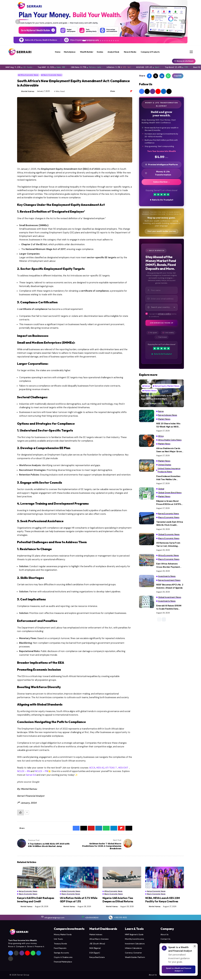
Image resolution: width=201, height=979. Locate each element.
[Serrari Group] (20, 52)
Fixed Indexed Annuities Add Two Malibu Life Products (168, 478)
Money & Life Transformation (163, 173)
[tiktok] (169, 91)
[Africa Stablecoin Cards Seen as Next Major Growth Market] (146, 441)
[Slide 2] (87, 40)
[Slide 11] (107, 40)
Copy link (177, 76)
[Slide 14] (113, 40)
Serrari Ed (30, 774)
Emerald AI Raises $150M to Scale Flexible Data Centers (168, 607)
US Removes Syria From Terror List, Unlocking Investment (168, 545)
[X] (147, 91)
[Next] (183, 21)
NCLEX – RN (23, 771)
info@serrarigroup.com (54, 917)
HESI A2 (100, 767)
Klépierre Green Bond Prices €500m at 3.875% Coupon (168, 503)
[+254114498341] (83, 917)
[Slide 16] (118, 40)
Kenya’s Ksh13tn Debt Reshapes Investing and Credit (35, 899)
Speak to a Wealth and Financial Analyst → (178, 969)
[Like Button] (20, 812)
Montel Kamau (27, 91)
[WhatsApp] (33, 953)
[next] (164, 619)
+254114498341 (91, 917)
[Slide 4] (91, 40)
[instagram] (152, 91)
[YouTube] (158, 91)
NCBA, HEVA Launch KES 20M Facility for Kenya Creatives (162, 899)
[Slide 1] (84, 40)
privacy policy (164, 313)
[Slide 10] (104, 40)
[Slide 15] (115, 40)
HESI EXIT (123, 767)
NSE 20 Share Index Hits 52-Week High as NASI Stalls (168, 425)
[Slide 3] (89, 40)
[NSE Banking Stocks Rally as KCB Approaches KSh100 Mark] (161, 393)
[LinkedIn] (163, 91)
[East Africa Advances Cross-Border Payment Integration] (146, 560)
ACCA (92, 767)
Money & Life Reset (185, 61)
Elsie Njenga (150, 403)
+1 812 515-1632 (120, 917)
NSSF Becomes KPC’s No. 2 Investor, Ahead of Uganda (169, 586)
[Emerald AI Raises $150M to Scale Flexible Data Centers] (146, 602)
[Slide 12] (109, 40)
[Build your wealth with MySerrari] (100, 21)
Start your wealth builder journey (161, 231)
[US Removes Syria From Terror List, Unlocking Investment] (146, 539)
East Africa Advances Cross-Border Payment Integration (168, 566)
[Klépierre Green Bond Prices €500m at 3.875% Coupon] (146, 493)
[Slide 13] (111, 40)
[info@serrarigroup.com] (42, 917)
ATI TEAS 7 (111, 767)
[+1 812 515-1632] (111, 917)
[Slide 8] (100, 40)
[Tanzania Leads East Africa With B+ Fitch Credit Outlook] (146, 518)
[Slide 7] (98, 40)
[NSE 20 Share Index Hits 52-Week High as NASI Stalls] (146, 416)
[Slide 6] (96, 40)
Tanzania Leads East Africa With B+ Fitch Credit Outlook (169, 524)
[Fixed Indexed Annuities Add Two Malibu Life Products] (146, 465)
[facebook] (141, 91)
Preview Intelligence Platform (163, 164)
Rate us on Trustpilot (162, 199)
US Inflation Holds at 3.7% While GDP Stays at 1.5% (78, 899)
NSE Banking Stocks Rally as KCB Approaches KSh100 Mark (157, 397)
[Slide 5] (93, 40)
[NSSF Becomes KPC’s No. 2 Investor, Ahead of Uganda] (146, 581)
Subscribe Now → (161, 182)
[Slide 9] (102, 40)
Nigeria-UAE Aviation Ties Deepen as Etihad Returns (118, 899)
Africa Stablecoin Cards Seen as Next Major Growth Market (170, 450)
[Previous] (17, 21)
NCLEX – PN (41, 771)
